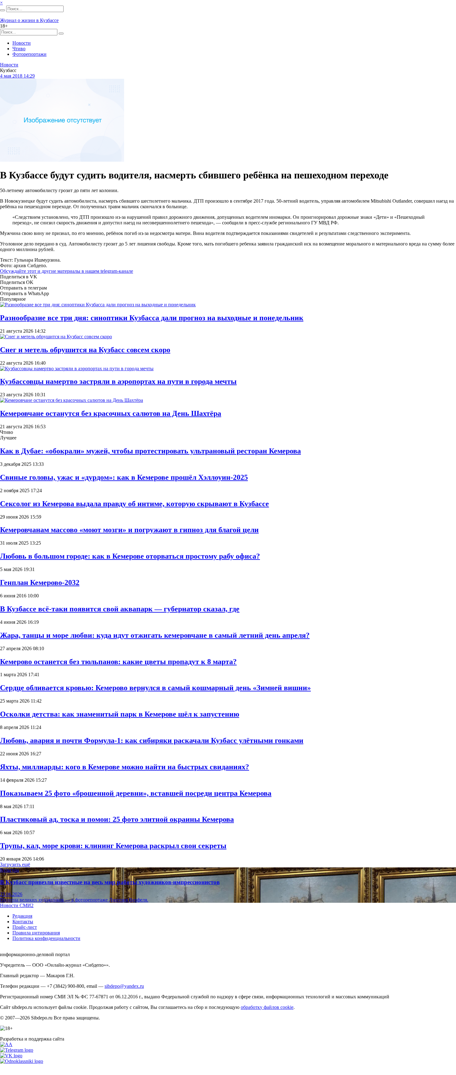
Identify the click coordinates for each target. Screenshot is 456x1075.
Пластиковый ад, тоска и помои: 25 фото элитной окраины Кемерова (117, 819)
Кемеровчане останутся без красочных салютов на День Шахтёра (110, 413)
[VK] (11, 1055)
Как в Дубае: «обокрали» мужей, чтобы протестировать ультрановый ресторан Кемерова (150, 451)
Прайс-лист (24, 927)
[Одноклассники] (21, 1061)
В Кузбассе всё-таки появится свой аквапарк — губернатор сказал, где (119, 609)
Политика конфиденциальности (46, 938)
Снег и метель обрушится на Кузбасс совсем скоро (85, 350)
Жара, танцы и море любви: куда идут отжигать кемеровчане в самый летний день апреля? (155, 635)
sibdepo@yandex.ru (124, 986)
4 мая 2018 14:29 (17, 76)
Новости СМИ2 (17, 905)
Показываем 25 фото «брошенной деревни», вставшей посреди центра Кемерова (135, 793)
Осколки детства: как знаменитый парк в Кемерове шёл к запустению (119, 714)
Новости (21, 43)
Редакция (22, 916)
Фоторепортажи (29, 54)
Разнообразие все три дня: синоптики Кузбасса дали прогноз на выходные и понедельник (151, 318)
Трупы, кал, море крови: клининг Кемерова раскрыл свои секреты (113, 846)
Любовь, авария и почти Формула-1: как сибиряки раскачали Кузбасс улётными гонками (151, 740)
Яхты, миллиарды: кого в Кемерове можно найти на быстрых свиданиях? (124, 767)
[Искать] (2, 10)
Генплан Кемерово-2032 (39, 582)
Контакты (22, 921)
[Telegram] (16, 1050)
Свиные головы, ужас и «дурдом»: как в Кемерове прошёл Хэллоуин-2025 (124, 477)
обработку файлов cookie (267, 1007)
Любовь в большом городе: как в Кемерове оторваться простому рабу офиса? (130, 556)
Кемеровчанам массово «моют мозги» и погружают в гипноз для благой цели (129, 530)
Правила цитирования (36, 932)
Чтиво (18, 48)
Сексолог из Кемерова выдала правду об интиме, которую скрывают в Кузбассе (134, 504)
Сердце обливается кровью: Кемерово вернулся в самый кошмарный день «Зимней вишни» (155, 688)
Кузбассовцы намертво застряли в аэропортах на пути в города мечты (118, 381)
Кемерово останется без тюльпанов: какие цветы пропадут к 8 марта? (118, 662)
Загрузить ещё (15, 864)
